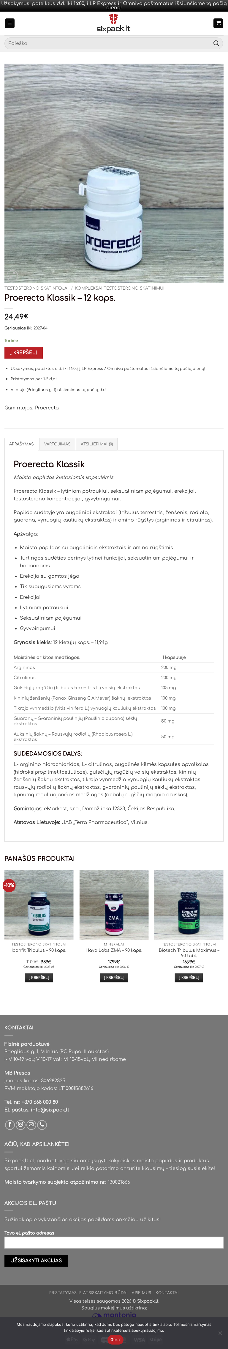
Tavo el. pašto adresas (29, 1233)
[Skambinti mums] (42, 1125)
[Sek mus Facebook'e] (10, 1125)
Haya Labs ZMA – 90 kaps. (114, 950)
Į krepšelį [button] (39, 978)
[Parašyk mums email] (31, 1125)
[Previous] (4, 931)
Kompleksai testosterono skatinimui (119, 288)
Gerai (115, 1339)
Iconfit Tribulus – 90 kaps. (39, 950)
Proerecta (47, 408)
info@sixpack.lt (50, 1110)
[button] (10, 23)
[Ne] (220, 1334)
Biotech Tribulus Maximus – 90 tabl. (189, 953)
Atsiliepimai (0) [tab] (97, 444)
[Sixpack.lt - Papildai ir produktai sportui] (114, 23)
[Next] (223, 931)
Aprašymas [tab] (21, 444)
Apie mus (141, 1293)
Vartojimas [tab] (57, 444)
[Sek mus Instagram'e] (21, 1125)
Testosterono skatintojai (36, 288)
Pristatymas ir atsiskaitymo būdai (88, 1293)
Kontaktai (167, 1293)
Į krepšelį (23, 352)
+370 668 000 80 (40, 1102)
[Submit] (216, 43)
